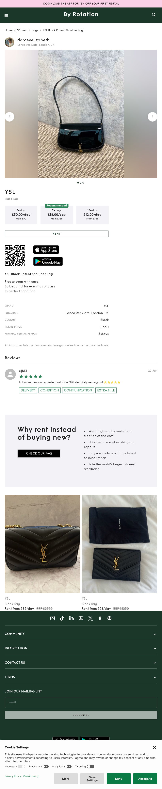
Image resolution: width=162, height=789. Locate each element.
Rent (57, 233)
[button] (81, 634)
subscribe (81, 715)
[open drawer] (6, 15)
